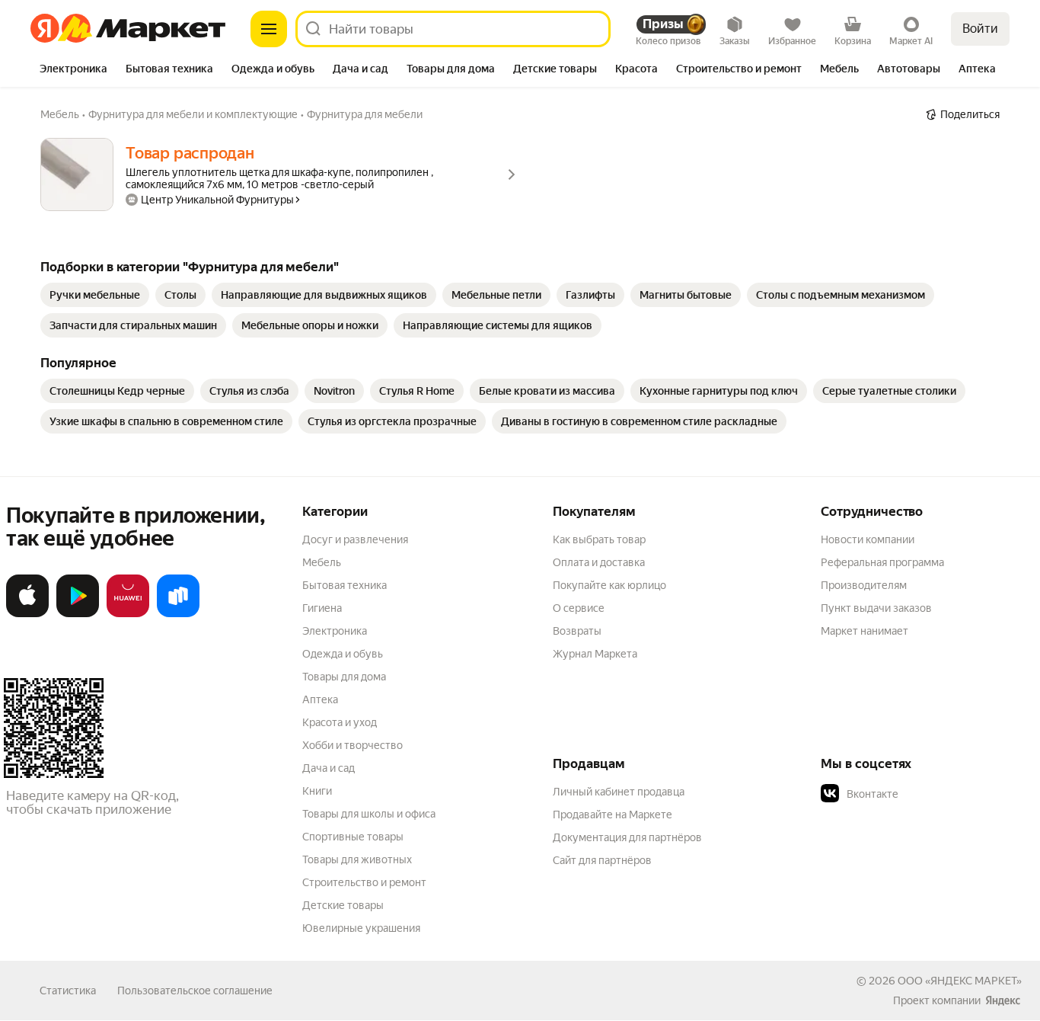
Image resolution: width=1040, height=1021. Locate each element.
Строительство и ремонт (364, 882)
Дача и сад (328, 768)
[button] (927, 794)
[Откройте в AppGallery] (128, 614)
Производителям (864, 585)
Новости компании (867, 539)
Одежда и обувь (342, 654)
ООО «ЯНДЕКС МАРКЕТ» (960, 981)
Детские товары (343, 905)
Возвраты (577, 631)
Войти (980, 28)
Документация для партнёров (627, 837)
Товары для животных (357, 859)
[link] (94, 295)
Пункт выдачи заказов (876, 608)
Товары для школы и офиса (368, 814)
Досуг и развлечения (355, 539)
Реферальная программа (882, 562)
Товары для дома (344, 677)
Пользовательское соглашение (195, 990)
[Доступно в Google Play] (77, 614)
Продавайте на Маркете (612, 814)
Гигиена (322, 608)
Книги (317, 791)
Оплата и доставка (599, 562)
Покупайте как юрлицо (609, 585)
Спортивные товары (353, 837)
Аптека (320, 699)
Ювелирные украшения (361, 928)
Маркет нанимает (864, 631)
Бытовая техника (344, 585)
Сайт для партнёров (602, 860)
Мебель (321, 562)
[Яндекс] (1003, 1000)
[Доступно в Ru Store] (178, 614)
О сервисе (579, 608)
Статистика (68, 990)
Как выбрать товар (599, 539)
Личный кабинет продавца (618, 792)
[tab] (73, 70)
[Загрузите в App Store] (27, 614)
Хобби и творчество (352, 745)
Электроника (334, 631)
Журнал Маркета (595, 654)
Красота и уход (339, 722)
